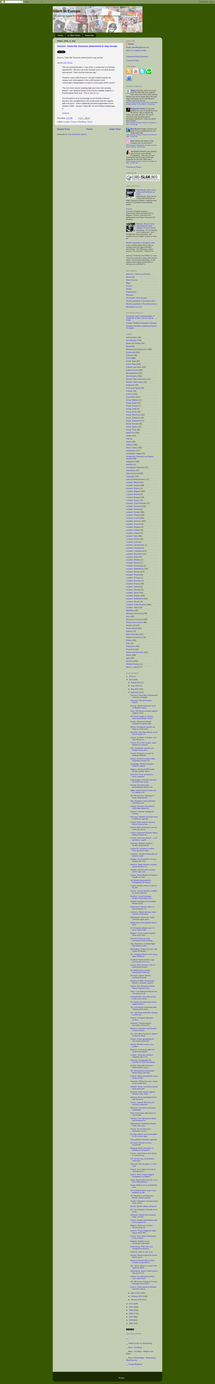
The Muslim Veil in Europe (136, 298)
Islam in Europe (66, 11)
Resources (130, 277)
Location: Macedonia (134, 554)
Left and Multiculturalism (135, 479)
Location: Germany (133, 521)
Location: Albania (133, 482)
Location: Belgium (133, 491)
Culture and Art (132, 370)
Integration (130, 462)
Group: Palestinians (134, 421)
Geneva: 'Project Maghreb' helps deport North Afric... (143, 1232)
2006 (131, 1320)
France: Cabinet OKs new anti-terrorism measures (142, 1103)
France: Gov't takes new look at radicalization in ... (142, 1170)
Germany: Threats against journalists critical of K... (140, 1024)
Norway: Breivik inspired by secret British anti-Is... (143, 1256)
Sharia (89, 122)
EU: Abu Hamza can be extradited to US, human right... (143, 1135)
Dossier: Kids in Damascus (136, 379)
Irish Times (67, 63)
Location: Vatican (133, 607)
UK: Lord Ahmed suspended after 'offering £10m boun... (143, 1008)
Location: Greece (133, 524)
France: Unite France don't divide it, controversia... (143, 1154)
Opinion (129, 631)
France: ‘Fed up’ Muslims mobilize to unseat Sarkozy (143, 892)
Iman (133, 141)
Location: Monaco (133, 563)
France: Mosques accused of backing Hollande (141, 754)
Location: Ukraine (133, 602)
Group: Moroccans (133, 415)
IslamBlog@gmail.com (140, 47)
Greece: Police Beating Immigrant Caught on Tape (143, 876)
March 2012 (136, 1293)
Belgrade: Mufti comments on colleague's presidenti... (142, 1149)
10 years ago (141, 146)
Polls (128, 643)
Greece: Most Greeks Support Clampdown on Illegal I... (142, 1176)
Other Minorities (132, 634)
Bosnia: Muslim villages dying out (143, 1206)
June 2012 (135, 686)
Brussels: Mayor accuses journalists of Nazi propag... (142, 940)
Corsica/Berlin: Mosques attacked (143, 1140)
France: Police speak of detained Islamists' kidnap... (143, 1288)
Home (60, 35)
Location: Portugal (133, 578)
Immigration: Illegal (133, 453)
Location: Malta (132, 557)
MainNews (82, 122)
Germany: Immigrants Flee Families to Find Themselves (142, 1061)
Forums (129, 209)
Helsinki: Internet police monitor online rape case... (142, 871)
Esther (131, 44)
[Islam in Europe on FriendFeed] (129, 80)
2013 (131, 676)
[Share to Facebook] (86, 118)
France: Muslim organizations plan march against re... (144, 1221)
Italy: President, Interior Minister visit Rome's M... (142, 802)
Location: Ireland (132, 533)
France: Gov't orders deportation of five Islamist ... (143, 1237)
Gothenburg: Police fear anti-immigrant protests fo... (141, 1248)
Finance (129, 394)
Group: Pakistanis (133, 418)
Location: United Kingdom (136, 605)
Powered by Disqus (133, 167)
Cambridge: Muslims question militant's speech (142, 765)
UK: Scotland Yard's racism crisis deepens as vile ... (143, 1191)
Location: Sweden (133, 596)
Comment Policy (132, 60)
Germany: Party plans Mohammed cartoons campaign (144, 696)
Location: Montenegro (134, 566)
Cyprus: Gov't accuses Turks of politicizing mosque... (142, 966)
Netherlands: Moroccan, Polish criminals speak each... (142, 918)
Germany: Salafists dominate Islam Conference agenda (144, 818)
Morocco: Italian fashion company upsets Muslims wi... (143, 865)
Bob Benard (136, 129)
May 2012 (135, 689)
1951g (133, 90)
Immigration (130, 451)
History (129, 442)
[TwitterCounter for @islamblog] (139, 1343)
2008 (131, 1314)
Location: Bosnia (132, 494)
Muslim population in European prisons (141, 304)
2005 (131, 1323)
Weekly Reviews (132, 664)
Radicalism (130, 646)
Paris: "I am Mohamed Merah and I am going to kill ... (143, 992)
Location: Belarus (133, 488)
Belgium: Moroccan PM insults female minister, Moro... (142, 770)
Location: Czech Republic (136, 503)
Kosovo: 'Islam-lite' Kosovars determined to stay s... (141, 1066)
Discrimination (131, 376)
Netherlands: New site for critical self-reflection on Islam (146, 192)
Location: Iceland (133, 530)
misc (128, 616)
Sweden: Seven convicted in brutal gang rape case (144, 1088)
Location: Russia (132, 584)
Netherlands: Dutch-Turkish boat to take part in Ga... (144, 1272)
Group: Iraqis (131, 409)
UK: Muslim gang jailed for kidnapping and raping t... (141, 881)
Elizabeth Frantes (138, 109)
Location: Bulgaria (133, 497)
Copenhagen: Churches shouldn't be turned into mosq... (143, 781)
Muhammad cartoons (134, 622)
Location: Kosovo (70, 122)
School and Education (134, 652)
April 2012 (135, 692)
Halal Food (130, 433)
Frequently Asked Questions (137, 57)
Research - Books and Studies (138, 274)
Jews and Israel (132, 473)
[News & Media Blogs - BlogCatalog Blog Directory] (142, 1360)
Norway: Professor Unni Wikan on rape (141, 256)
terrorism (129, 661)
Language (130, 476)
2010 (131, 1307)
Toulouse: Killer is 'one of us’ (141, 1252)
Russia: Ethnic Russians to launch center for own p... (143, 828)
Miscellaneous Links (134, 307)
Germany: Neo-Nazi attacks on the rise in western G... (144, 733)
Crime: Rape (131, 361)
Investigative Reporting (135, 467)
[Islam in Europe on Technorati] (149, 74)
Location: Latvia (132, 542)
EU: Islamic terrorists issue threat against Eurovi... (143, 1003)
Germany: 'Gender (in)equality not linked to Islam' (143, 855)
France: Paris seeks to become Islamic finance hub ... (142, 823)
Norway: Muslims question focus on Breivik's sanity (143, 707)
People (129, 289)
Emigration (130, 385)
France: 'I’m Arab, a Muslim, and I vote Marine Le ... (143, 738)
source (65, 113)
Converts (129, 355)
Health (128, 436)
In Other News (74, 35)
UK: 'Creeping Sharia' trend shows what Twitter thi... (143, 955)
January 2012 (136, 1300)
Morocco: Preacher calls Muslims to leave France (143, 1029)
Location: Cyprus (132, 500)
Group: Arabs (131, 403)
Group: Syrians (132, 427)
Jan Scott (135, 151)
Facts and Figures (133, 388)
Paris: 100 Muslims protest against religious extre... (144, 712)
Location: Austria (132, 485)
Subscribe (89, 35)
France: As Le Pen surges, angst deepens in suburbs (143, 744)
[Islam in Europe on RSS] (129, 74)
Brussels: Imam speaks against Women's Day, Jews (142, 1093)
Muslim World (131, 628)
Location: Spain (132, 593)
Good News (130, 397)
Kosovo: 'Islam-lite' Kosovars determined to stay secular (87, 46)
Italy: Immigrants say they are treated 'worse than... (142, 749)
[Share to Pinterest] (88, 118)
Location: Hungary (133, 527)
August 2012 (136, 682)
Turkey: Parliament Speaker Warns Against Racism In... (144, 834)
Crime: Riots (131, 364)
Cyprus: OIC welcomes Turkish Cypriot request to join (142, 987)
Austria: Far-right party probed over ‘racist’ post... (142, 1277)
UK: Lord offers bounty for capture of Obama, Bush (143, 1035)
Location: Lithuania (133, 548)
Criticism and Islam (133, 367)
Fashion (129, 391)
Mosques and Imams (134, 619)
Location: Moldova (133, 560)
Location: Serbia (132, 587)
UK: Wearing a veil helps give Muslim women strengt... (141, 1197)
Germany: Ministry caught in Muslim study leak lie (141, 844)
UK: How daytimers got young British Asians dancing (142, 1072)
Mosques (129, 295)
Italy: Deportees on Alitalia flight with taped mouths (142, 945)
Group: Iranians (132, 406)
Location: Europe (133, 512)
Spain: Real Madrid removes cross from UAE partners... (144, 1181)
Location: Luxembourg (135, 551)
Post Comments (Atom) (77, 134)
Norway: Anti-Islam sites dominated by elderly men (141, 786)
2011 (131, 1304)
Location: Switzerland (134, 599)
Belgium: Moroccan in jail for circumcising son (141, 1226)
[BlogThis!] (81, 118)
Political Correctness (134, 637)
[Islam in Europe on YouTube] (136, 74)
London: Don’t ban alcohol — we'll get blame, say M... (143, 839)
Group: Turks (131, 430)
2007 (131, 1317)
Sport (128, 658)
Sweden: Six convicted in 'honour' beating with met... (143, 860)
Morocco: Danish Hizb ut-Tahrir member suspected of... (142, 1261)
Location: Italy (131, 536)
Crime (128, 358)
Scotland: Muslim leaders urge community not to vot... (142, 961)
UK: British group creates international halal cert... (140, 971)
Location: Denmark (133, 506)
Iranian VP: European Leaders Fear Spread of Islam (142, 850)
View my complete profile (136, 50)
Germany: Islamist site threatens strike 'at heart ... (143, 1216)
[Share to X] (84, 118)
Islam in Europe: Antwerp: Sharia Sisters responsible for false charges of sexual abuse (142, 103)
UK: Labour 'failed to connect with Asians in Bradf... (143, 1267)
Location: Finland (133, 515)
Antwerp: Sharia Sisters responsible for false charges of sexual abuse (146, 226)
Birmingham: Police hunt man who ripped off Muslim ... (143, 950)
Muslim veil (130, 625)
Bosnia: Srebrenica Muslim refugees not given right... (141, 723)
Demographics (132, 373)
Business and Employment (136, 349)
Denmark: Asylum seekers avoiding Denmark (140, 976)
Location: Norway (133, 572)
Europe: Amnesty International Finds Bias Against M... (142, 807)
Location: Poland (132, 575)
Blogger (122, 1378)
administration (131, 337)
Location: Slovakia (133, 590)
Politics (129, 640)
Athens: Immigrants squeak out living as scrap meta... (142, 728)
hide (128, 439)
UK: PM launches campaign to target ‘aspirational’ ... (142, 797)
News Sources (131, 280)
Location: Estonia (133, 509)
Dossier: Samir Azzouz (135, 382)
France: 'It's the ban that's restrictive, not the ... (140, 1130)
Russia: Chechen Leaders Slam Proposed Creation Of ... (142, 760)
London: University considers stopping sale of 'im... (141, 1056)
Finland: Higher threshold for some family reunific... (144, 1077)
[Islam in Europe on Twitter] (142, 74)
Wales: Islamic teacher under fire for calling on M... (143, 791)
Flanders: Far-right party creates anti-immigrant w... (143, 1119)
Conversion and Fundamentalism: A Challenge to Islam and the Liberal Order (140, 318)
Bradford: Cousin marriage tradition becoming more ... (141, 897)
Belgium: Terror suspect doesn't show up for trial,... (142, 934)
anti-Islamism (131, 340)
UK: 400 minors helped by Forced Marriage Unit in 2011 (143, 1283)
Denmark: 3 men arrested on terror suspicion (141, 775)
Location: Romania (133, 581)
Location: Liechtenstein (135, 545)
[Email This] (79, 118)
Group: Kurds (131, 412)
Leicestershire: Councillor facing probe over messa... (143, 998)
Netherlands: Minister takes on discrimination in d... (142, 908)
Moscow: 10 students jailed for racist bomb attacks (142, 1051)
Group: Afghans (132, 400)
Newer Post (63, 129)
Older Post (115, 129)
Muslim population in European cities (140, 243)
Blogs (128, 283)
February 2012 (137, 1296)
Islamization (130, 470)
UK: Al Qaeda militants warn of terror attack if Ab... (142, 929)
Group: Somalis (132, 424)
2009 (131, 1310)
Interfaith (129, 464)
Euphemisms (131, 292)
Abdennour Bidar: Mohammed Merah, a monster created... (142, 982)
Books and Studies (133, 343)
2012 (131, 680)
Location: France (132, 518)
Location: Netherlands (134, 569)
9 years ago (151, 104)
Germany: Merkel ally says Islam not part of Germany (143, 913)
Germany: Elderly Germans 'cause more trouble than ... (144, 1082)
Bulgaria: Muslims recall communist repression (140, 1242)
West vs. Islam (132, 667)
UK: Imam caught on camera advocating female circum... (142, 717)
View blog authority (133, 1334)
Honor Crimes (131, 448)
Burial (128, 346)
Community (130, 352)
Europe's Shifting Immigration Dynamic (141, 323)
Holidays (129, 445)
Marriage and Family (134, 613)
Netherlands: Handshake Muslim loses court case (143, 1125)
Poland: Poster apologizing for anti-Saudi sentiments (142, 1040)
